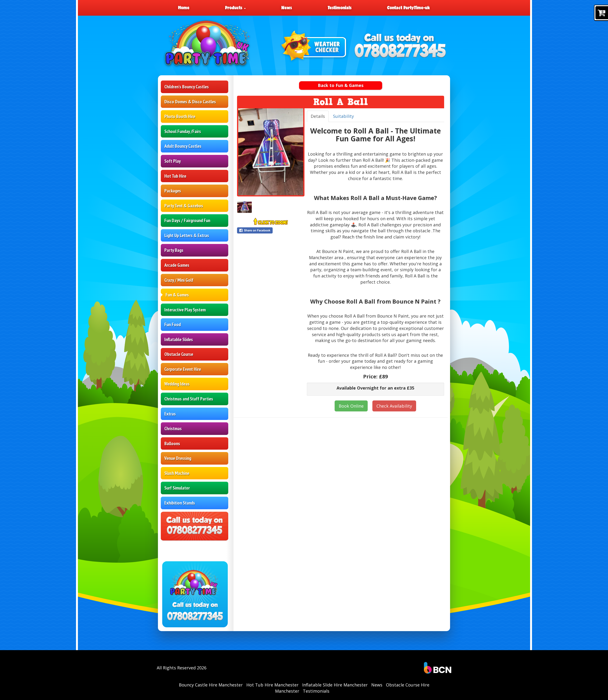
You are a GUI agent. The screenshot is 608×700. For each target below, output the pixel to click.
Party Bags (173, 250)
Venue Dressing (177, 458)
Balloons (172, 443)
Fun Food (172, 324)
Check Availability (394, 406)
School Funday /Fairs (182, 131)
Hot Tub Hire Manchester (272, 685)
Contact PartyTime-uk (408, 7)
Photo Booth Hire (179, 116)
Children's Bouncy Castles (186, 87)
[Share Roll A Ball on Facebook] (270, 230)
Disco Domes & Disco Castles (190, 102)
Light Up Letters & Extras (186, 235)
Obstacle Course (178, 354)
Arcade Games (176, 265)
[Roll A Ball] (270, 151)
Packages (172, 191)
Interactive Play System (185, 310)
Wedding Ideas (177, 384)
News (286, 7)
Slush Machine (176, 473)
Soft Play (172, 161)
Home (184, 7)
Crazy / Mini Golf (178, 280)
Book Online (351, 406)
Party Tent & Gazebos (183, 206)
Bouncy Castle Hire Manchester (211, 685)
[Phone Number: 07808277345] (399, 51)
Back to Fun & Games (340, 85)
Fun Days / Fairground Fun (187, 220)
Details (318, 116)
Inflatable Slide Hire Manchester (335, 685)
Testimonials (340, 7)
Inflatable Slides (178, 339)
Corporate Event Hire (182, 369)
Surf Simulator (177, 488)
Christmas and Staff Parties (188, 399)
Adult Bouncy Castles (182, 146)
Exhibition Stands (179, 503)
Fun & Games (177, 295)
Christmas (173, 428)
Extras (170, 414)
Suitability (343, 116)
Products (234, 7)
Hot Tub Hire (175, 176)
